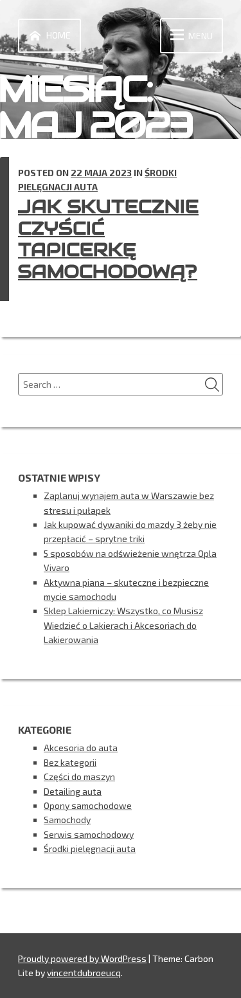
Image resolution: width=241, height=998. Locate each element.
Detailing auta (73, 791)
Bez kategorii (70, 762)
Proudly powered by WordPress (82, 958)
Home (58, 35)
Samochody (67, 819)
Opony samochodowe (88, 805)
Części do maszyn (79, 776)
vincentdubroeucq (84, 972)
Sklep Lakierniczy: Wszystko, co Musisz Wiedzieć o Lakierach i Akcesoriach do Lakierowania (123, 625)
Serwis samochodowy (89, 834)
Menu (200, 35)
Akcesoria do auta (81, 747)
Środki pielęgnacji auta (90, 848)
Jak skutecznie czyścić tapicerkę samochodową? (108, 239)
